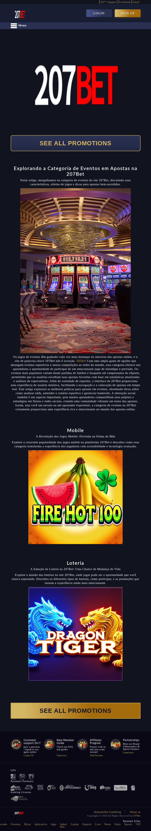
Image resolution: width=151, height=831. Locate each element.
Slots (118, 824)
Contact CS (29, 755)
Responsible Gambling (107, 812)
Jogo (53, 824)
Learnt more (128, 752)
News (107, 824)
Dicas (27, 824)
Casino (75, 824)
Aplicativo (40, 824)
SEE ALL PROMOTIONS (75, 143)
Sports (128, 824)
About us (135, 812)
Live (98, 824)
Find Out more (96, 755)
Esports (87, 824)
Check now (62, 755)
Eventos (15, 824)
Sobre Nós (63, 825)
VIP (138, 824)
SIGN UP (127, 13)
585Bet (81, 360)
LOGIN (99, 13)
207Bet (137, 816)
